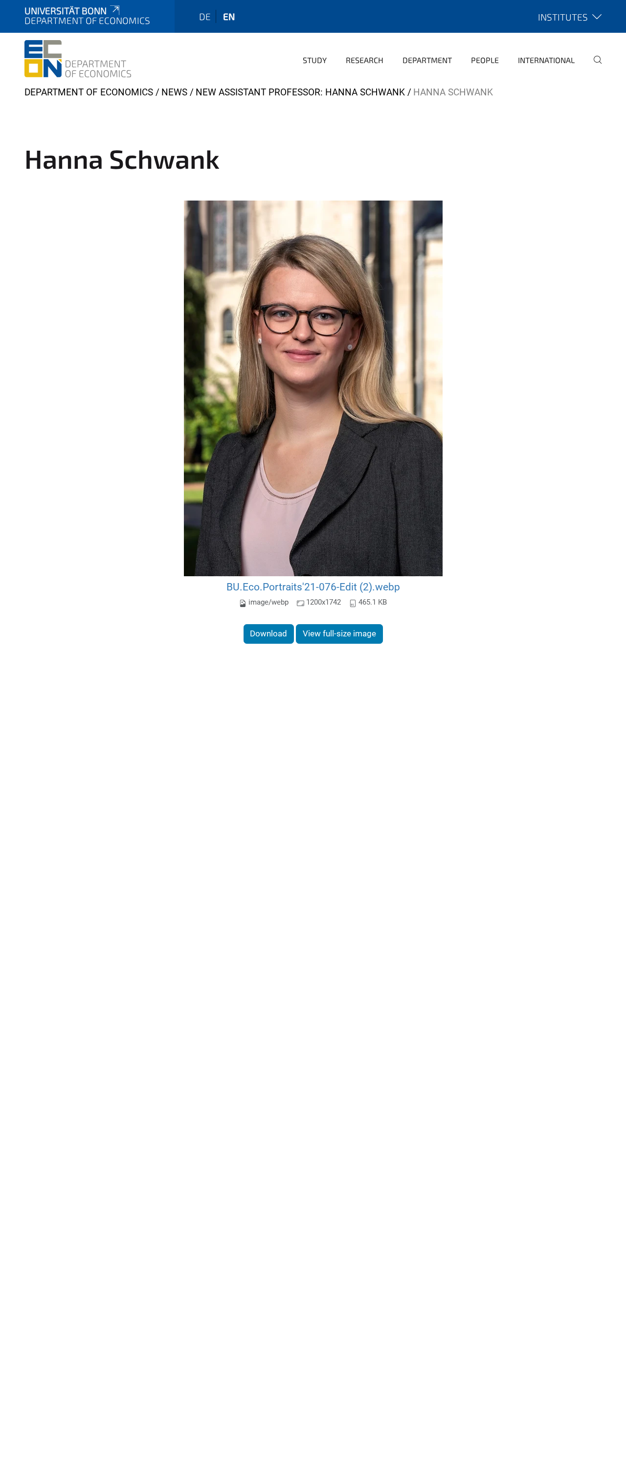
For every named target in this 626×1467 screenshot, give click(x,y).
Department (427, 60)
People (485, 60)
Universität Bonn (65, 10)
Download (268, 633)
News (174, 92)
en (229, 16)
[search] (594, 66)
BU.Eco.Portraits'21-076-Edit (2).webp (313, 587)
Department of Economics (88, 92)
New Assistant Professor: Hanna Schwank (300, 92)
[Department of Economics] (77, 58)
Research (364, 60)
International (546, 60)
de (205, 16)
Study (315, 60)
